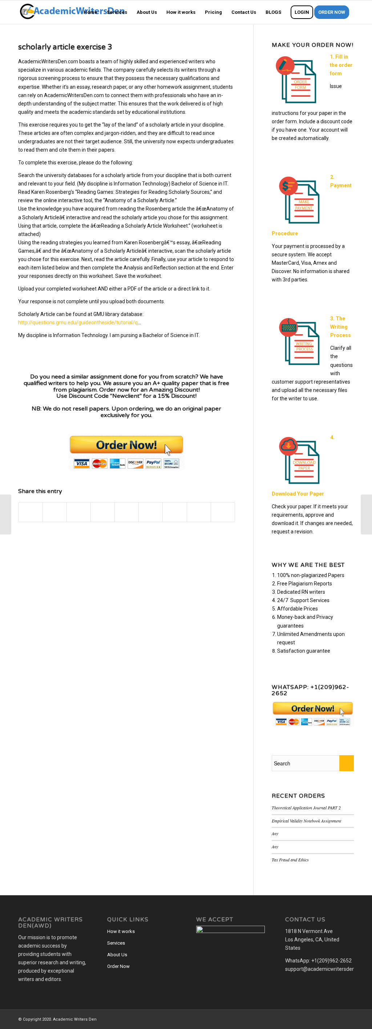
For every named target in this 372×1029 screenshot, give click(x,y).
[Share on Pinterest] (102, 512)
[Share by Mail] (223, 512)
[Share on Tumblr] (150, 512)
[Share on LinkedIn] (126, 512)
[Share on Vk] (174, 512)
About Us (117, 954)
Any (275, 833)
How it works (121, 931)
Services (116, 943)
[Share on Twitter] (54, 512)
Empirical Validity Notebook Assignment (306, 821)
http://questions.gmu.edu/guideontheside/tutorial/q (78, 322)
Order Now (118, 966)
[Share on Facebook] (31, 512)
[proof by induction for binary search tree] (5, 514)
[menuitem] (90, 12)
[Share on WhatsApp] (78, 512)
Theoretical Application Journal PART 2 (306, 807)
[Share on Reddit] (199, 512)
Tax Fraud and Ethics (290, 859)
